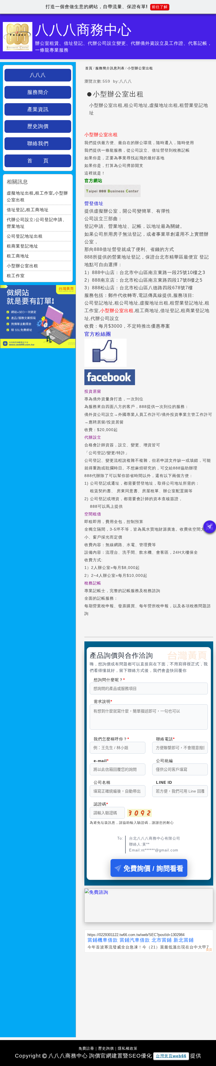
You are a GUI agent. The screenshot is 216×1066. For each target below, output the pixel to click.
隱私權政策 (128, 1048)
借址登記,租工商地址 (28, 209)
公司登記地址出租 (25, 236)
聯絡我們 (38, 143)
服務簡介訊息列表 (110, 68)
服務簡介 (38, 92)
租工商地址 (18, 255)
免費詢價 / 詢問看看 (153, 868)
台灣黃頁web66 (171, 1056)
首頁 (89, 68)
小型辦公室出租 (140, 68)
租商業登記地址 (22, 246)
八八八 (38, 75)
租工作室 (16, 275)
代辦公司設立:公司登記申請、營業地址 (37, 223)
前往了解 (160, 7)
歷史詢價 (38, 126)
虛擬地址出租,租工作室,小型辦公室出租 (37, 196)
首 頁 (38, 161)
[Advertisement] (148, 995)
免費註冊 (86, 1048)
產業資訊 (38, 109)
